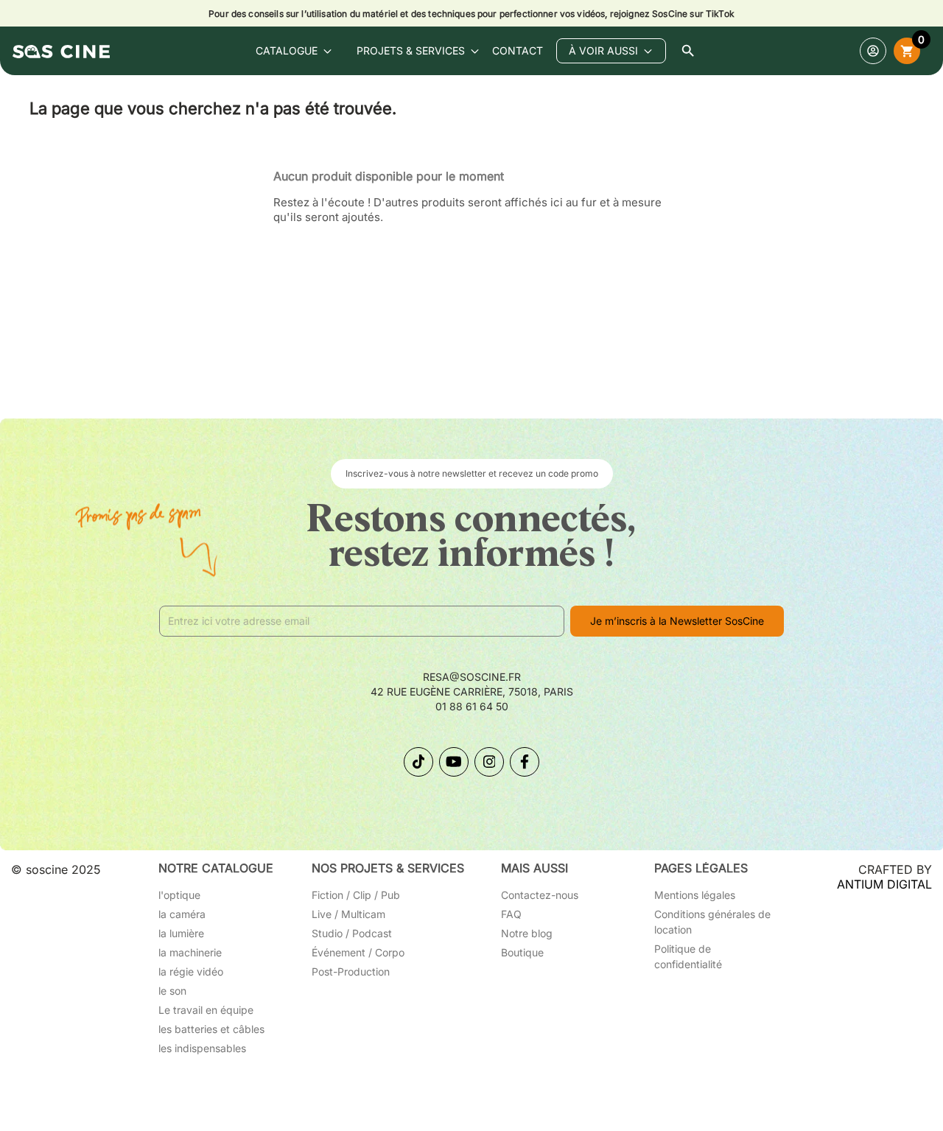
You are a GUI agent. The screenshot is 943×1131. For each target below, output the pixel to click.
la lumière (181, 933)
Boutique (522, 952)
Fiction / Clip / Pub (356, 895)
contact (517, 50)
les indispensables (202, 1048)
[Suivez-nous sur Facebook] (524, 762)
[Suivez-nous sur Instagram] (489, 762)
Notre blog (527, 933)
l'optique (179, 895)
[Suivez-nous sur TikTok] (418, 762)
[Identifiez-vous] (873, 51)
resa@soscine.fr (472, 676)
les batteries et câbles (211, 1029)
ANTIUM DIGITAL (884, 884)
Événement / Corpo (358, 952)
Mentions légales (694, 895)
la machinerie (190, 952)
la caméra (182, 914)
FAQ (511, 914)
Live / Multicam (348, 914)
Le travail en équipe (205, 1010)
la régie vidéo (190, 971)
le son (172, 990)
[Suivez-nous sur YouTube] (454, 762)
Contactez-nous (539, 895)
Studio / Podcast (352, 933)
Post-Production (351, 971)
